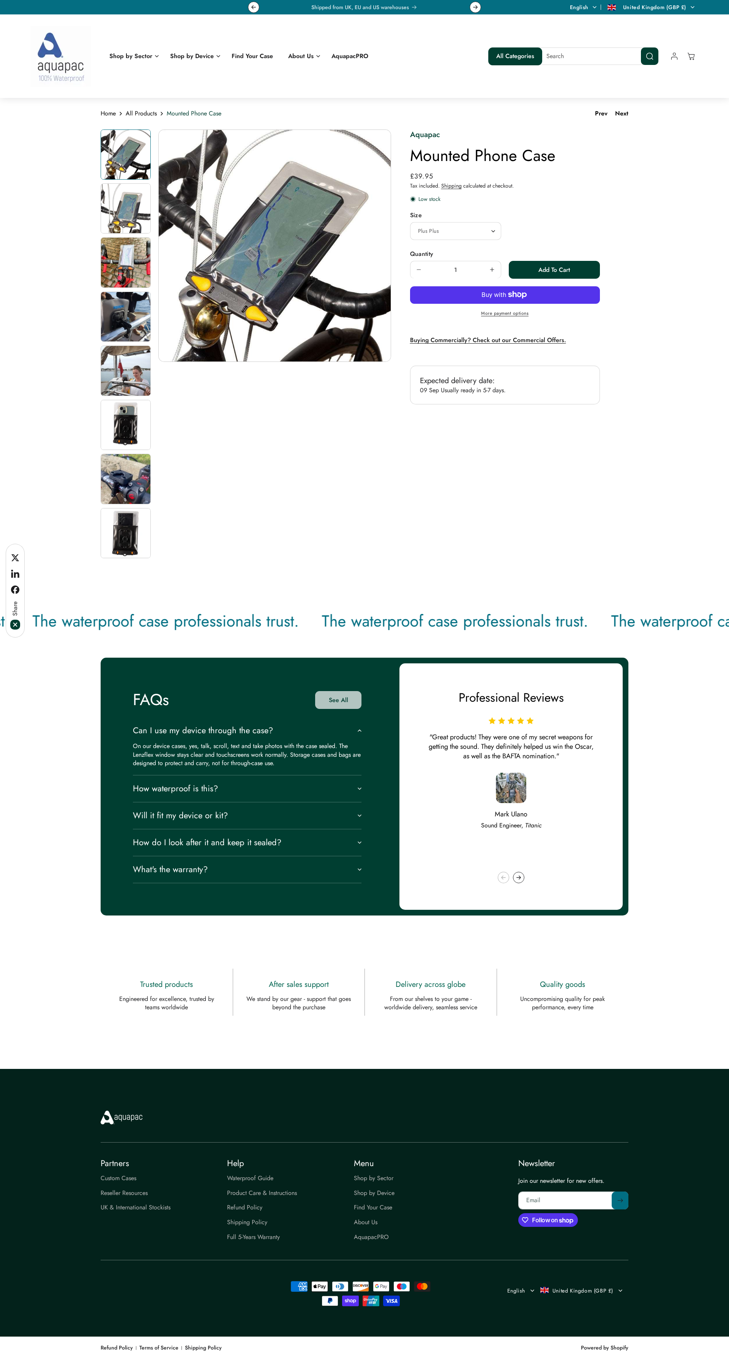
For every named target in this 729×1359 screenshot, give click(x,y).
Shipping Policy (203, 1347)
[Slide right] (518, 877)
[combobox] (596, 56)
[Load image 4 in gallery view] (126, 317)
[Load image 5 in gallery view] (126, 371)
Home (108, 113)
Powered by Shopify (604, 1347)
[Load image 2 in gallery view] (126, 208)
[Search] (649, 56)
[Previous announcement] (253, 7)
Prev (601, 113)
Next (621, 113)
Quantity (422, 253)
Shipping (451, 185)
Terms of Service (158, 1347)
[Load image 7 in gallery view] (126, 479)
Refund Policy (117, 1347)
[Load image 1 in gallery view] (126, 154)
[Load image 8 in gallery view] (126, 533)
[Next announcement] (475, 7)
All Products (141, 113)
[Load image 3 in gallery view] (126, 262)
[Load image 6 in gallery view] (126, 425)
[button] (132, 56)
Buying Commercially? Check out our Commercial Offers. (488, 340)
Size (416, 214)
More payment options (505, 312)
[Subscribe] (620, 1200)
